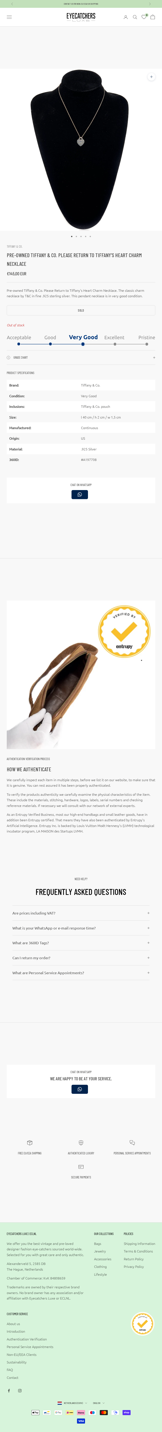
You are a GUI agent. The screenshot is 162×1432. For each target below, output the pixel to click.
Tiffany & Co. (14, 246)
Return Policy (134, 1258)
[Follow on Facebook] (9, 1391)
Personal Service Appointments (30, 1346)
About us (13, 1323)
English (96, 1403)
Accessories (102, 1258)
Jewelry (100, 1251)
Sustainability (17, 1362)
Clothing (100, 1266)
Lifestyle (100, 1274)
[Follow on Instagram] (20, 1391)
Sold (81, 310)
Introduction (16, 1331)
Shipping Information (139, 1243)
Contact (12, 1377)
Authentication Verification (27, 1339)
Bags (97, 1243)
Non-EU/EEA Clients (21, 1354)
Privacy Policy (134, 1266)
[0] (144, 17)
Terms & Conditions (138, 1251)
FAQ (10, 1369)
